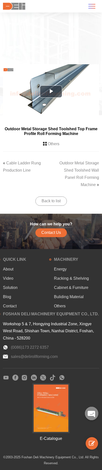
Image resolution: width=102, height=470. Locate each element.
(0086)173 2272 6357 (30, 347)
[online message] (92, 443)
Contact (10, 306)
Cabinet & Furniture (71, 287)
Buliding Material (69, 297)
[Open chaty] (91, 413)
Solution (10, 287)
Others (53, 144)
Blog (7, 297)
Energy (60, 269)
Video (8, 278)
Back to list (51, 201)
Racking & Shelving (71, 278)
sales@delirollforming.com (34, 356)
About (8, 269)
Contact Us (51, 232)
